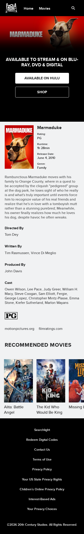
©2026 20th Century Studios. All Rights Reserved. (42, 524)
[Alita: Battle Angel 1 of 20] (18, 380)
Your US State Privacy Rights (42, 479)
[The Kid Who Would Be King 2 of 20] (51, 380)
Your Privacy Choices (42, 509)
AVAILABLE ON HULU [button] (42, 78)
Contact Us (42, 449)
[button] (42, 92)
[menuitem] (28, 8)
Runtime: (42, 144)
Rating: (41, 134)
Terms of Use (42, 459)
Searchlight (42, 430)
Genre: (41, 164)
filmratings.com (50, 328)
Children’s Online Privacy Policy (42, 489)
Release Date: (45, 154)
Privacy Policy (42, 469)
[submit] (73, 8)
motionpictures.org (19, 328)
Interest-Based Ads (42, 499)
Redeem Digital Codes (42, 439)
